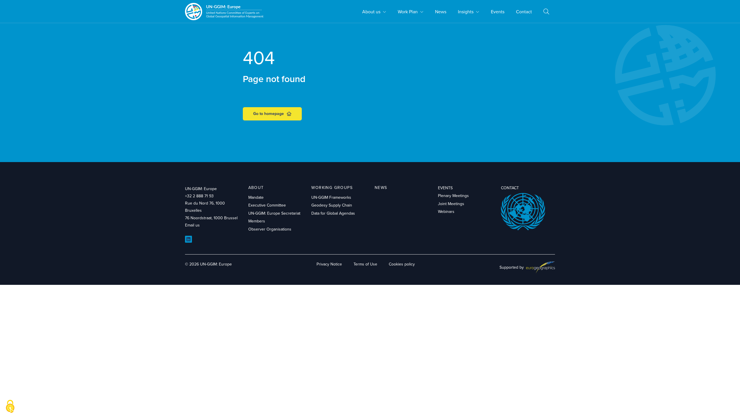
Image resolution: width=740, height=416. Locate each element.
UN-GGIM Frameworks (331, 197)
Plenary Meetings (453, 195)
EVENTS (445, 188)
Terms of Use (365, 264)
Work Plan (408, 11)
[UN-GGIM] (224, 11)
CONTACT (510, 188)
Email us (192, 225)
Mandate (256, 197)
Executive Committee (267, 205)
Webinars (446, 211)
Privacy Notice (329, 264)
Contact (524, 11)
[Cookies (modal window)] (10, 406)
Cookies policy (402, 264)
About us (371, 11)
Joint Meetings (451, 204)
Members (256, 221)
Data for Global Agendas (333, 213)
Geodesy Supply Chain (331, 205)
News (440, 11)
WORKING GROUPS (332, 187)
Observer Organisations (269, 229)
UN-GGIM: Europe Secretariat (274, 213)
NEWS (381, 187)
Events (497, 11)
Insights (465, 11)
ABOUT (256, 187)
